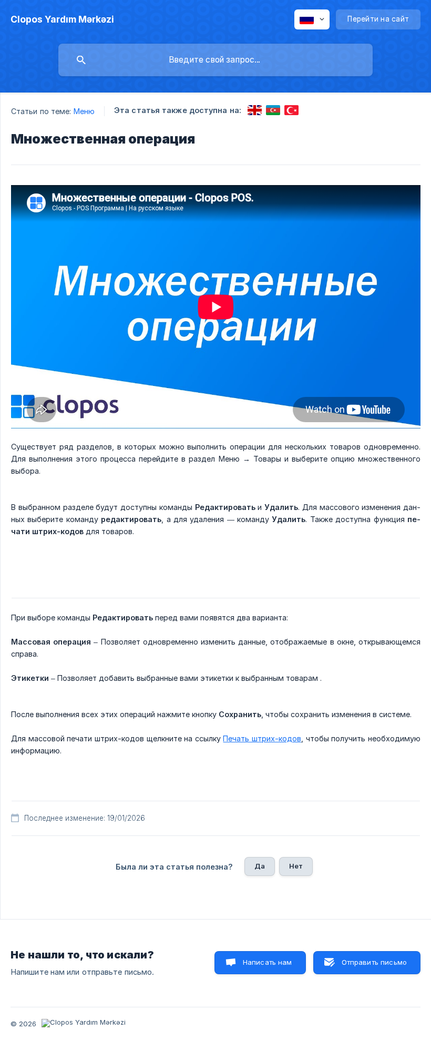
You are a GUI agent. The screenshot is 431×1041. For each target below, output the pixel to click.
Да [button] (259, 866)
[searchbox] (215, 60)
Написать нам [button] (267, 962)
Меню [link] (84, 111)
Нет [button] (296, 866)
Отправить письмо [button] (374, 962)
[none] (62, 19)
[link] (255, 110)
